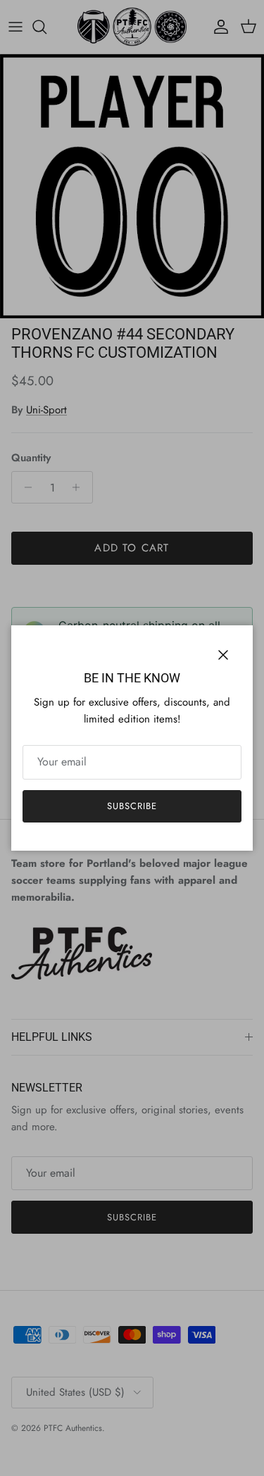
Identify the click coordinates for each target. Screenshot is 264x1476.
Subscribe (132, 806)
